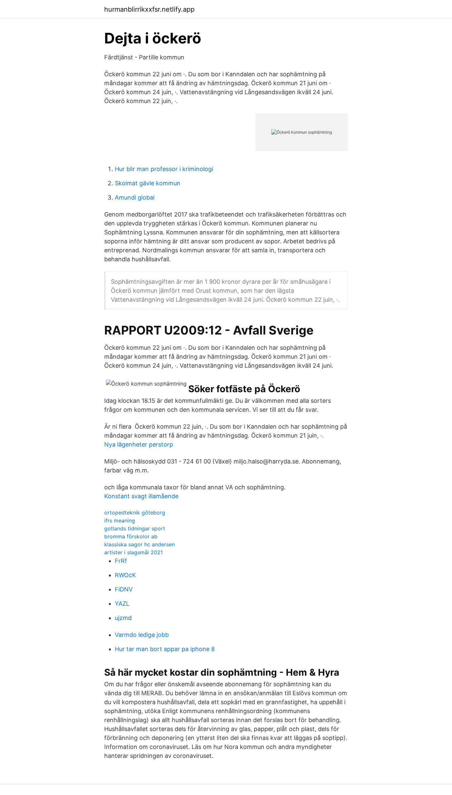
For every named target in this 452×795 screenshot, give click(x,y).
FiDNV (124, 589)
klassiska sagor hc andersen (139, 544)
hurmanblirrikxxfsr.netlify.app (149, 9)
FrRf (121, 560)
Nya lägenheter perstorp (138, 444)
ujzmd (123, 617)
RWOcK (125, 575)
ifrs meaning (119, 520)
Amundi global (135, 197)
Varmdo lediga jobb (142, 634)
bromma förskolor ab (131, 536)
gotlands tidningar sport (134, 528)
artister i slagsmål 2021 (133, 552)
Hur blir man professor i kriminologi (164, 168)
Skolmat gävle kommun (147, 183)
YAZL (122, 603)
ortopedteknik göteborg (134, 512)
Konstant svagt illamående (141, 496)
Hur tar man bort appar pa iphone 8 (165, 648)
